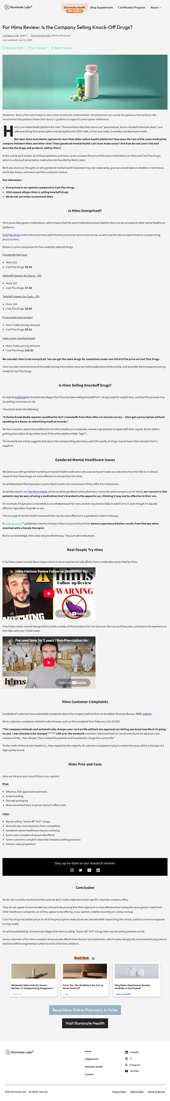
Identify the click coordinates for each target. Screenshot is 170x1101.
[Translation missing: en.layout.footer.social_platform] (72, 870)
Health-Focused (63, 48)
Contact (89, 1074)
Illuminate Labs (18, 1091)
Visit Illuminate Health (85, 1023)
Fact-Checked (38, 48)
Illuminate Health (74, 7)
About (154, 7)
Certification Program (131, 7)
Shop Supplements (101, 7)
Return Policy (137, 1091)
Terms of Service (156, 1091)
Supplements (91, 1058)
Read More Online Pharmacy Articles (85, 1009)
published (20, 397)
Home (88, 1051)
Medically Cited (14, 48)
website (147, 714)
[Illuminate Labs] (18, 7)
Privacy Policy (119, 1091)
